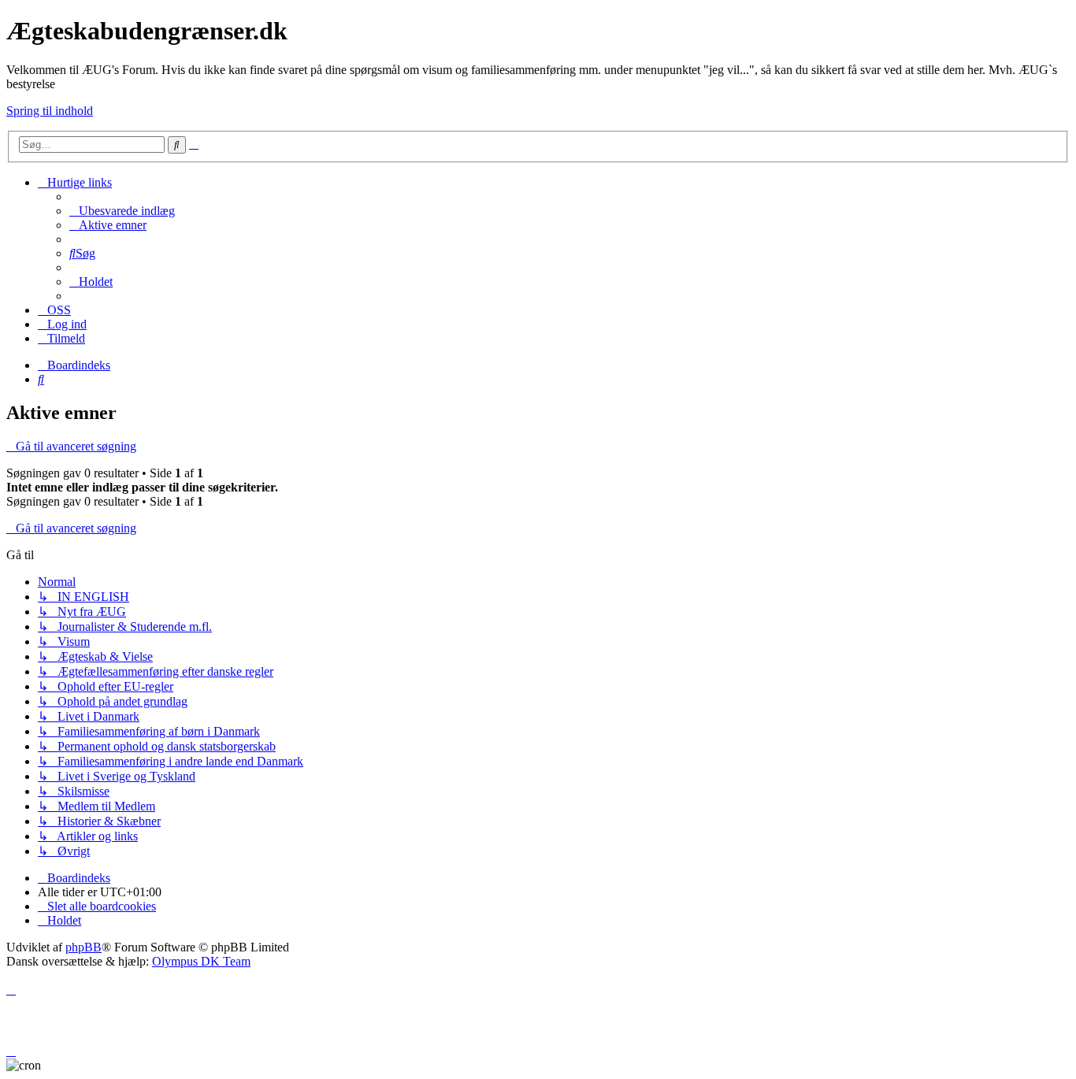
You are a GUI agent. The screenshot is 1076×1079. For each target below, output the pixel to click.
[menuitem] (122, 210)
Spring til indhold (49, 110)
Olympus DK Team (201, 961)
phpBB (83, 947)
